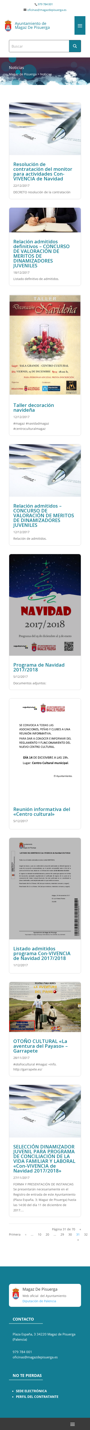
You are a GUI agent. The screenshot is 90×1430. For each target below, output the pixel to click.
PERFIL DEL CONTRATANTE (37, 1396)
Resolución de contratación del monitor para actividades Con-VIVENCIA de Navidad (42, 171)
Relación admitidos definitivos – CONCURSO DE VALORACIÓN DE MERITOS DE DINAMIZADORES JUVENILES (41, 253)
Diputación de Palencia (39, 1301)
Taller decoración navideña (33, 407)
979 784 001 (45, 4)
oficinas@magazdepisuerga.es (46, 10)
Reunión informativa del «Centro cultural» (41, 811)
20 (47, 1234)
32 (86, 1234)
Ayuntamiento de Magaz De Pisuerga (32, 25)
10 (39, 1234)
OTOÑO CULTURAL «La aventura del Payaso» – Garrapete (40, 1046)
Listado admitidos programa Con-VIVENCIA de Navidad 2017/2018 (42, 953)
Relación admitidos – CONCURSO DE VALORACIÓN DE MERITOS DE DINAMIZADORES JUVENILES (43, 515)
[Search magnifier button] (75, 46)
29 (62, 1234)
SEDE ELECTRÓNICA (31, 1391)
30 (70, 1234)
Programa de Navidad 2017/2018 (39, 667)
